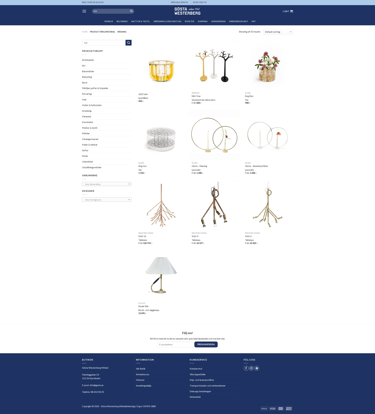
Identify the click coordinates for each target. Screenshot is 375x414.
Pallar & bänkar (90, 144)
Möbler (109, 21)
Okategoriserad (90, 139)
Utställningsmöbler (92, 167)
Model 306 (143, 306)
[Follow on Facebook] (246, 368)
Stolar (85, 155)
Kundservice (196, 368)
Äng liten (249, 96)
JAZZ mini (143, 94)
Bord (84, 82)
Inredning (87, 110)
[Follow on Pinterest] (256, 368)
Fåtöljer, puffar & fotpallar (95, 88)
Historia (140, 379)
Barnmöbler (88, 71)
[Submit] (131, 11)
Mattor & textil (140, 21)
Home (85, 32)
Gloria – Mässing (199, 166)
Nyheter (189, 21)
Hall (84, 99)
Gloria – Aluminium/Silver (256, 166)
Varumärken (218, 21)
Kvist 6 (248, 236)
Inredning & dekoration (167, 21)
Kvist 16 (142, 236)
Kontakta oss (142, 374)
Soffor (85, 150)
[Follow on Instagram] (251, 368)
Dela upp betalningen (200, 391)
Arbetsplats (88, 59)
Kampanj (203, 21)
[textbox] (106, 184)
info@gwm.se (96, 385)
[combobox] (107, 184)
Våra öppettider (198, 374)
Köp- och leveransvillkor (202, 379)
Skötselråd (195, 396)
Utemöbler (87, 161)
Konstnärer (87, 122)
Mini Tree (196, 96)
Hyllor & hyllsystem (92, 105)
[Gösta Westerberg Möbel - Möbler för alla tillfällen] (187, 11)
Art (254, 21)
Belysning (122, 21)
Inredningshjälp (238, 21)
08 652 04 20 (97, 391)
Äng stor (142, 166)
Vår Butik (140, 368)
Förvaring (87, 93)
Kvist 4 (195, 236)
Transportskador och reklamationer (208, 385)
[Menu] (84, 11)
